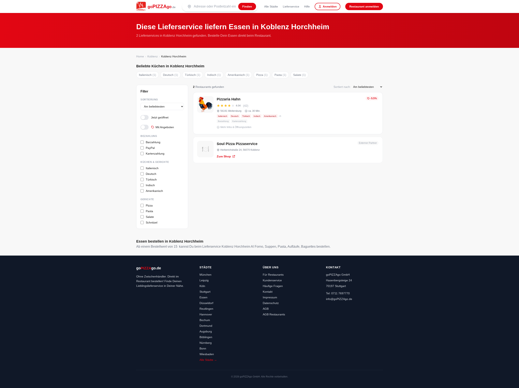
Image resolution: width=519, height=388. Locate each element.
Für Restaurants (273, 274)
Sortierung (149, 99)
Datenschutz (271, 303)
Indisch (214, 74)
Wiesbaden (206, 354)
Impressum (270, 297)
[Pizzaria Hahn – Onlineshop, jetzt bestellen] (288, 113)
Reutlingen (206, 308)
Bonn (202, 348)
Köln (202, 286)
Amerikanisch (238, 74)
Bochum (204, 320)
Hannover (205, 314)
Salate (299, 74)
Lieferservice (291, 6)
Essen (203, 297)
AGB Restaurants (274, 314)
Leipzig (204, 280)
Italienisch (147, 74)
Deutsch (170, 74)
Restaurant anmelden (364, 6)
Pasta (280, 74)
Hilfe (307, 6)
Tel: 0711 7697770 (338, 293)
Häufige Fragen (273, 286)
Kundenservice (272, 280)
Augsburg (205, 331)
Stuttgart (204, 291)
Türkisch (192, 74)
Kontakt (267, 291)
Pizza (262, 74)
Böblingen (205, 337)
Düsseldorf (206, 303)
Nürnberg (205, 342)
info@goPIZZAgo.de (339, 299)
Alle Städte (271, 6)
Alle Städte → (208, 359)
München (205, 274)
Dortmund (205, 325)
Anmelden (330, 6)
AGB (266, 308)
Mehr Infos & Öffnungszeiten (235, 127)
